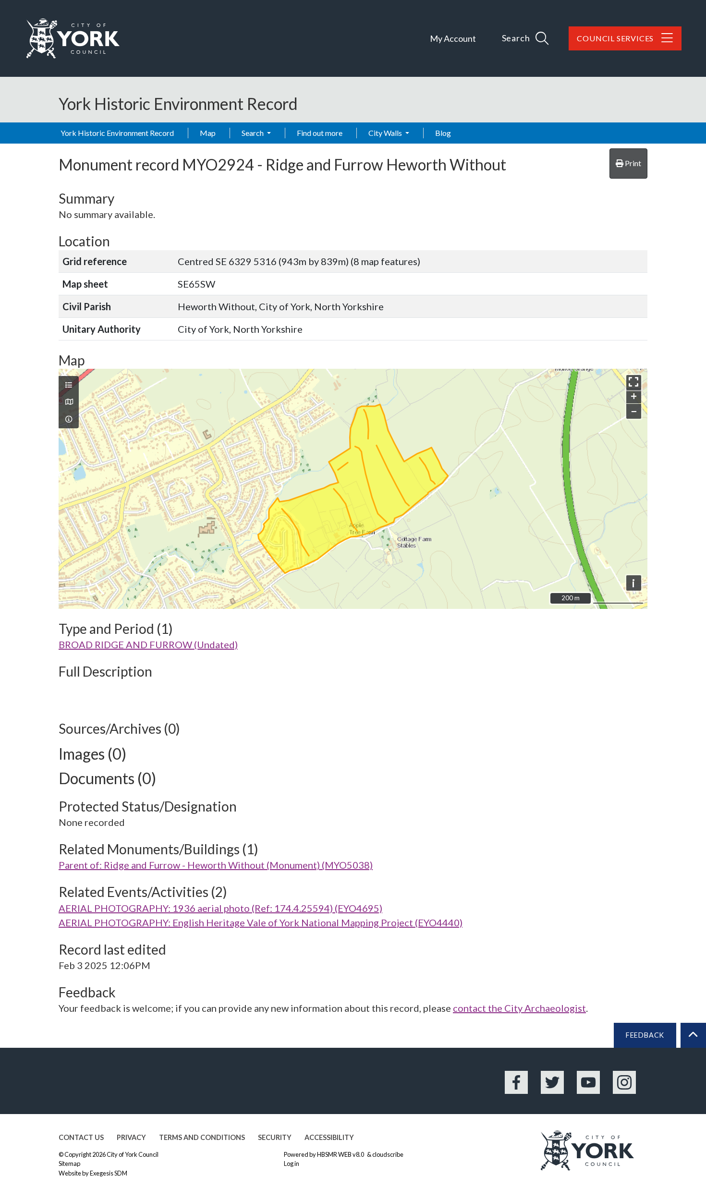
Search (253, 132)
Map (208, 132)
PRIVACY (131, 1137)
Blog (443, 132)
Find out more (319, 132)
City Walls (385, 132)
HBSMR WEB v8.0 (341, 1154)
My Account (453, 38)
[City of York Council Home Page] (73, 38)
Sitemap (69, 1163)
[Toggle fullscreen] (633, 382)
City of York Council (132, 1154)
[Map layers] (68, 385)
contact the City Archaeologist (519, 1008)
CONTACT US (81, 1137)
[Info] (68, 419)
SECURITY (275, 1137)
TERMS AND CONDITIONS (202, 1137)
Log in (291, 1163)
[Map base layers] (68, 402)
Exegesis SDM (108, 1173)
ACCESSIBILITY (329, 1137)
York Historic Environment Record (117, 132)
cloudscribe (387, 1154)
